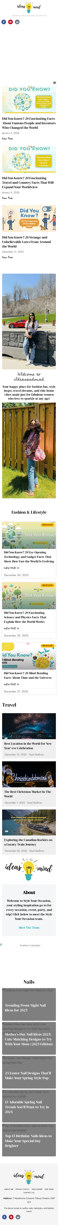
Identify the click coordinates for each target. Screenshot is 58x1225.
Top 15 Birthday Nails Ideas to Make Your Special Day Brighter (28, 1140)
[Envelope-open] (18, 1217)
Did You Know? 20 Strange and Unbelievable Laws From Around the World (26, 242)
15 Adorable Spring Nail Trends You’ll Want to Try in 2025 (27, 1106)
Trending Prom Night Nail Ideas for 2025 (25, 1008)
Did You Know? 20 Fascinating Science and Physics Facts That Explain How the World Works (25, 617)
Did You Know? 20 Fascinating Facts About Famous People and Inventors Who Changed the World (29, 123)
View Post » (11, 568)
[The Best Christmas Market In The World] (29, 774)
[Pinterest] (11, 1217)
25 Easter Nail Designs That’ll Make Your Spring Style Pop (28, 1076)
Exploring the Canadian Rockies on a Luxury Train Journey (28, 842)
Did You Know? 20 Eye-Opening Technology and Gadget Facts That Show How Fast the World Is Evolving (29, 556)
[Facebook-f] (4, 1217)
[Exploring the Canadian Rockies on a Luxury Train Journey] (29, 822)
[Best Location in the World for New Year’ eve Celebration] (29, 726)
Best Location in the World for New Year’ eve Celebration (28, 745)
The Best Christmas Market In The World (27, 794)
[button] (55, 83)
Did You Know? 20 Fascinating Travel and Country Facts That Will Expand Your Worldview (28, 182)
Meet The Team (29, 927)
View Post (7, 138)
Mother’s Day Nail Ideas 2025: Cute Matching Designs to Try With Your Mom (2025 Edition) (29, 1039)
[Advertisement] (29, 50)
